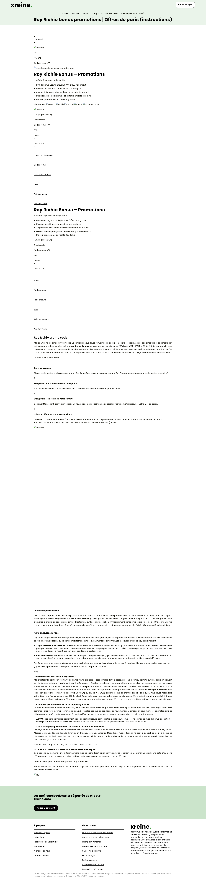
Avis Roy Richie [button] (40, 203)
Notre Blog (39, 837)
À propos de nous (42, 851)
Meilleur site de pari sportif (94, 846)
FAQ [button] (36, 184)
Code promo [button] (40, 165)
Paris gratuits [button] (40, 299)
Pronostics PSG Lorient (92, 869)
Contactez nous (41, 855)
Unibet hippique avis (91, 851)
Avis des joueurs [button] (41, 194)
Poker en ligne (88, 855)
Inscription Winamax (91, 841)
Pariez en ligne (185, 4)
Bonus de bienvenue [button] (43, 155)
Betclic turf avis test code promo (97, 832)
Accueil (39, 39)
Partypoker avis (89, 860)
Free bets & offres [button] (42, 174)
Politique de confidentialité (46, 841)
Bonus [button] (36, 280)
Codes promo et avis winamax (96, 837)
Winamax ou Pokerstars (93, 864)
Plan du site (39, 846)
